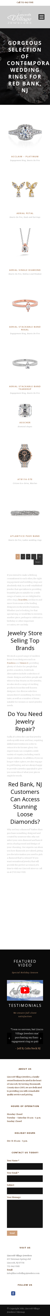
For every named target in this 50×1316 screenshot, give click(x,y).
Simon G (24, 663)
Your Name (13, 1160)
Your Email (13, 1173)
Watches (33, 483)
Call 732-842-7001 (25, 2)
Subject (10, 1185)
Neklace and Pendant (32, 274)
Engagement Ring (18, 160)
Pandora (11, 663)
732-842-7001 (13, 1266)
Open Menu (41, 17)
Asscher (25, 422)
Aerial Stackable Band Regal (25, 328)
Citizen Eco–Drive (21, 483)
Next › (38, 562)
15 (40, 556)
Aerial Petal (25, 213)
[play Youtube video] (25, 990)
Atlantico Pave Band (25, 536)
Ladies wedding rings (32, 540)
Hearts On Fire (33, 160)
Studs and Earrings (32, 217)
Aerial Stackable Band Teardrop (25, 388)
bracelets (22, 599)
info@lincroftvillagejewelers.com (23, 1273)
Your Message (14, 1197)
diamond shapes (25, 427)
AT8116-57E (25, 479)
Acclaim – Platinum (25, 156)
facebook (13, 1293)
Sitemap (21, 1312)
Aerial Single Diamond (25, 270)
